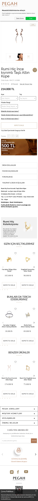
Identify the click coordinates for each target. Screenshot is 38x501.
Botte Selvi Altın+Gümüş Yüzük (28, 326)
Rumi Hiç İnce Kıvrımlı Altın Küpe (9, 379)
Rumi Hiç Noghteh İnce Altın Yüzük (28, 379)
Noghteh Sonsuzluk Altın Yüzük (27, 270)
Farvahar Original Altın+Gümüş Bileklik (9, 326)
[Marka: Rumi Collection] (33, 25)
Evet (30, 18)
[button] (34, 267)
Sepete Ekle (19, 125)
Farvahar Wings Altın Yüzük (9, 270)
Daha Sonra (20, 18)
